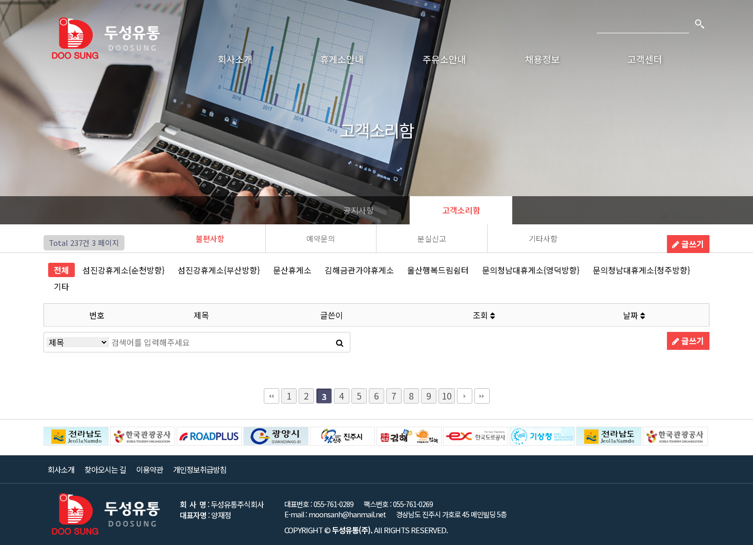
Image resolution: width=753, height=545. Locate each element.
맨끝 (482, 396)
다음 (464, 396)
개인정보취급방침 (199, 469)
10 (447, 395)
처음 (271, 396)
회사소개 (235, 59)
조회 (481, 315)
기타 (61, 286)
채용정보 (542, 59)
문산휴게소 (292, 270)
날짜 (631, 315)
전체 (61, 270)
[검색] (699, 23)
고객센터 (645, 59)
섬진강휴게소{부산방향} (219, 270)
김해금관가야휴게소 (359, 270)
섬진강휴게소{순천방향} (123, 270)
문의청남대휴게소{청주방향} (641, 270)
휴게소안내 (342, 59)
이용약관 (149, 469)
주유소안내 (444, 59)
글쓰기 (691, 244)
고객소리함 (461, 210)
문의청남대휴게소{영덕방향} (530, 270)
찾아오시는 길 (105, 469)
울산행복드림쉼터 (438, 270)
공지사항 (358, 210)
